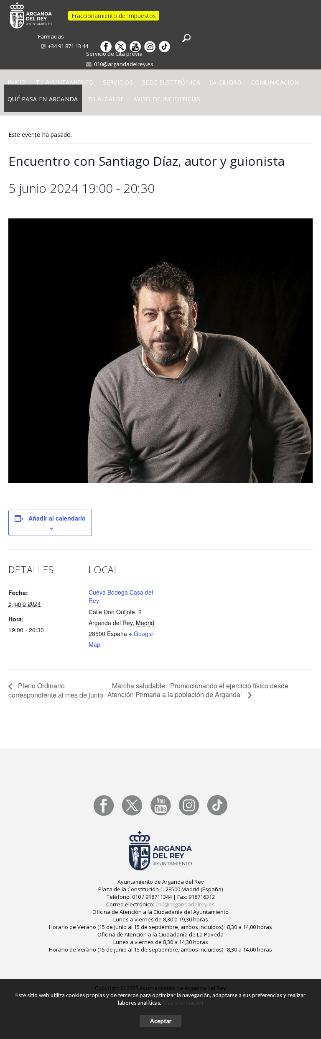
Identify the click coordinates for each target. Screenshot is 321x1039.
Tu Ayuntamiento (65, 82)
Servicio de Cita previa (114, 53)
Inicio (17, 82)
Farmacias (51, 36)
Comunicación (275, 82)
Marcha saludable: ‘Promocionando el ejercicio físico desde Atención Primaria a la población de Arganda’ (197, 690)
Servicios (118, 82)
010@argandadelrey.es (122, 64)
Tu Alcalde (105, 99)
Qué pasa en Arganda (43, 99)
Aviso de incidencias (167, 99)
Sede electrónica (171, 82)
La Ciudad (225, 82)
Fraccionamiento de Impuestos (113, 16)
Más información (183, 1002)
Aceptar (160, 1020)
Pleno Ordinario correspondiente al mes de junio (55, 690)
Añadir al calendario (57, 518)
